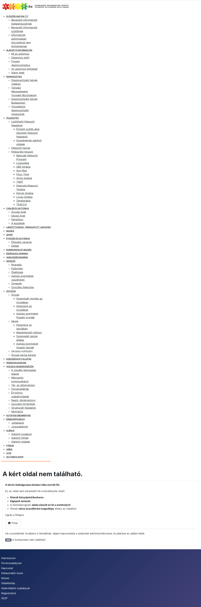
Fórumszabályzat (11, 563)
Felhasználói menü (12, 573)
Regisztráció (8, 593)
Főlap (14, 522)
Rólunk (5, 578)
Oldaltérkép (8, 583)
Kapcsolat (7, 568)
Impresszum (8, 558)
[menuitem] (17, 16)
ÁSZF (4, 598)
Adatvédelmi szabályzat (15, 588)
